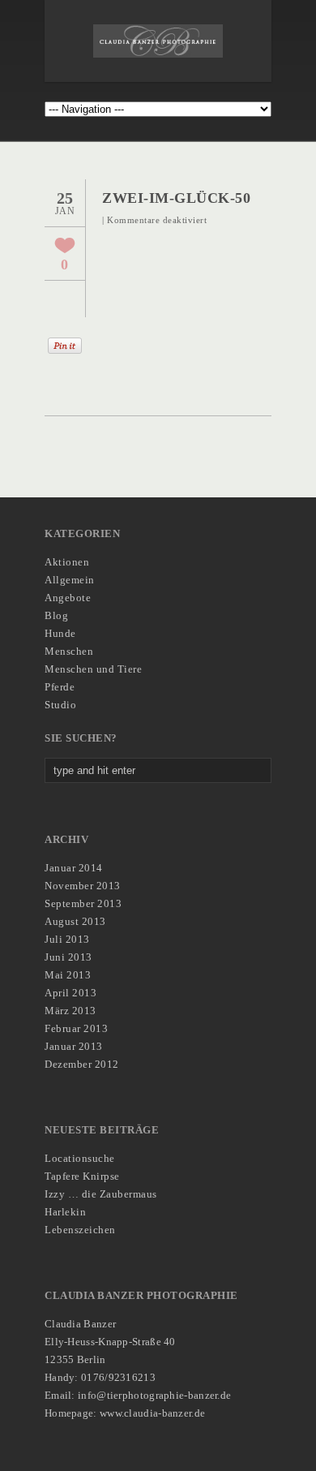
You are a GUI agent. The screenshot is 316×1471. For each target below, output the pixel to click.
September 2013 (83, 903)
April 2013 (70, 993)
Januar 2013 (74, 1046)
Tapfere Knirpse (82, 1176)
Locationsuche (80, 1158)
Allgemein (70, 580)
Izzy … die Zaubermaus (101, 1194)
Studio (60, 705)
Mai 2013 (68, 975)
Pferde (60, 687)
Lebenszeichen (80, 1230)
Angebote (68, 597)
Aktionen (67, 562)
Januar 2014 (74, 868)
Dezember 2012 (82, 1064)
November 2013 (83, 886)
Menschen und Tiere (93, 669)
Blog (56, 615)
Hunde (60, 633)
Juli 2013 (67, 939)
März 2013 (70, 1010)
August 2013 (75, 921)
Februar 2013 (76, 1028)
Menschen (69, 651)
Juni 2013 (68, 957)
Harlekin (65, 1212)
